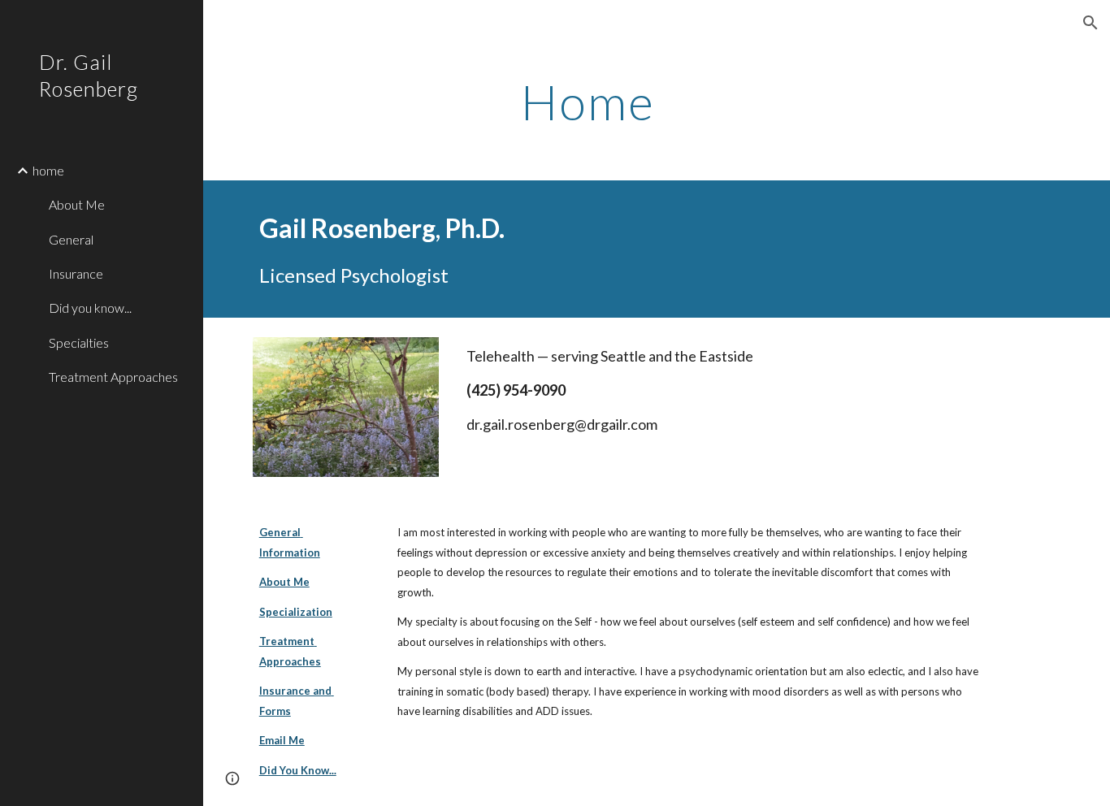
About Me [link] (77, 204)
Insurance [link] (76, 273)
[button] (1090, 22)
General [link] (71, 239)
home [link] (48, 170)
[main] (588, 101)
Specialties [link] (79, 342)
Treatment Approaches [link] (113, 376)
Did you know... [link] (90, 307)
